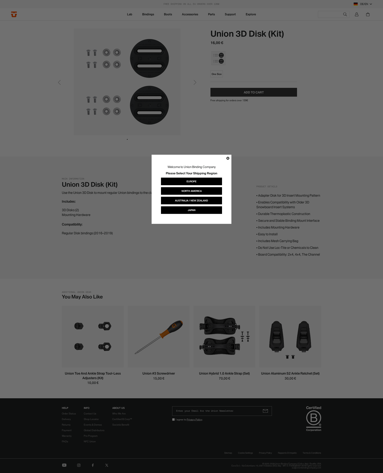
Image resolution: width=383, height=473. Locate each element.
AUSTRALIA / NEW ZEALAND (191, 200)
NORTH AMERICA (192, 190)
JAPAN (191, 209)
